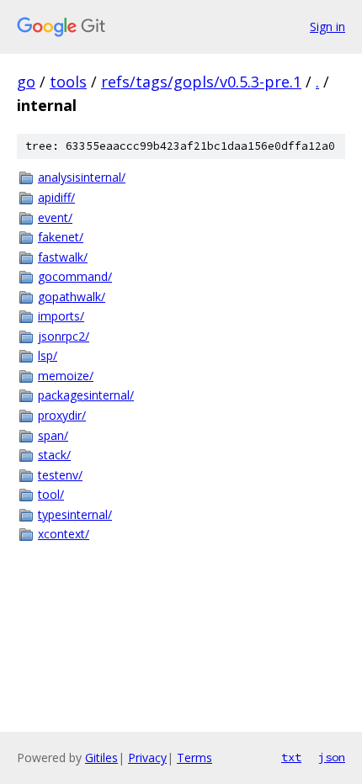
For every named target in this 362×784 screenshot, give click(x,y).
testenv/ (60, 475)
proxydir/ (62, 415)
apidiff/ (56, 197)
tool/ (51, 494)
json (331, 757)
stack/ (54, 455)
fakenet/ (60, 237)
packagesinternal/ (86, 395)
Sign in (327, 26)
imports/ (61, 316)
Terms (194, 757)
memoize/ (65, 376)
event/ (55, 217)
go (26, 82)
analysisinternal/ (81, 177)
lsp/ (47, 355)
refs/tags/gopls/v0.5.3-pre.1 (201, 82)
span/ (53, 435)
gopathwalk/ (71, 297)
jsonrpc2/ (63, 336)
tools (68, 82)
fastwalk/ (63, 257)
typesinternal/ (75, 514)
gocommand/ (75, 276)
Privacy (147, 757)
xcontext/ (63, 534)
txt (291, 757)
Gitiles (101, 757)
